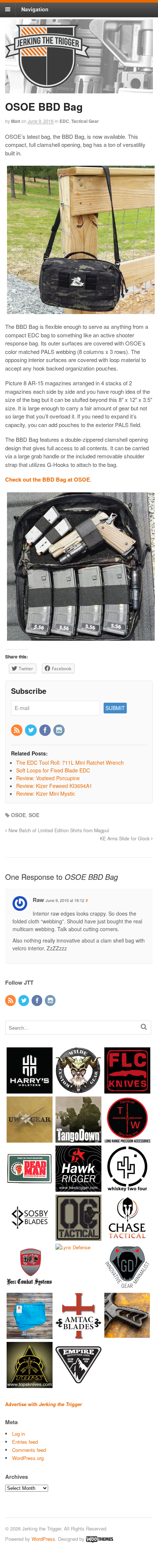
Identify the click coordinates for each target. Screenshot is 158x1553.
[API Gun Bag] (30, 1335)
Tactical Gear (85, 121)
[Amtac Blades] (78, 1335)
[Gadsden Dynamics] (127, 1285)
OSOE (18, 815)
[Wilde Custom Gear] (78, 1089)
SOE (34, 815)
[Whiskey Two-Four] (127, 1187)
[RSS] (17, 730)
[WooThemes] (99, 1538)
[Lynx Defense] (72, 1247)
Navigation (35, 9)
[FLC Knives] (127, 1089)
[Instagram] (59, 730)
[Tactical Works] (127, 1138)
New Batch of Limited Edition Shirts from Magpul (58, 830)
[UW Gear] (30, 1138)
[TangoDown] (78, 1138)
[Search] (144, 1027)
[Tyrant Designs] (127, 1335)
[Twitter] (31, 730)
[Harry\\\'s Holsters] (30, 1089)
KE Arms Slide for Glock (125, 838)
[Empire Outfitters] (78, 1384)
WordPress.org (28, 1457)
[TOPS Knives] (30, 1384)
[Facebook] (45, 730)
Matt (15, 121)
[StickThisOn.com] (30, 1187)
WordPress (43, 1538)
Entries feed (25, 1441)
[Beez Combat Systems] (30, 1285)
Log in (18, 1433)
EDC (64, 121)
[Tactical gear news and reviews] (47, 83)
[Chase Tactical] (127, 1236)
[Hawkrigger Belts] (78, 1187)
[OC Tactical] (78, 1236)
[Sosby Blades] (30, 1236)
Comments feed (29, 1449)
